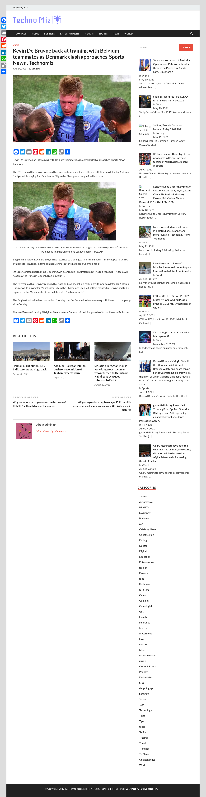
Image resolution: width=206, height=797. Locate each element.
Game (142, 595)
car (141, 523)
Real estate (145, 677)
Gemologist (145, 606)
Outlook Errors (147, 666)
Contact (21, 33)
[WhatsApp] (4, 58)
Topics (142, 732)
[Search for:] (165, 47)
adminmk (36, 68)
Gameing (144, 600)
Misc (142, 649)
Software (144, 693)
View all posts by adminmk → (51, 431)
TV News (144, 754)
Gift (141, 611)
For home (144, 584)
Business (49, 33)
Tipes (142, 715)
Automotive (146, 501)
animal (143, 496)
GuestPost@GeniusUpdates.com (142, 788)
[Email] (4, 33)
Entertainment (69, 33)
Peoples (143, 671)
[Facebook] (4, 20)
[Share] (4, 71)
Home (35, 33)
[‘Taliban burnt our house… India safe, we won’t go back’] (31, 352)
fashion (143, 567)
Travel (142, 743)
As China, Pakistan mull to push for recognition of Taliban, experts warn (70, 369)
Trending (144, 748)
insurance (144, 622)
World (128, 33)
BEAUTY (144, 507)
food (141, 578)
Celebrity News (147, 529)
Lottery (143, 644)
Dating (143, 540)
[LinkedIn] (4, 52)
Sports (103, 33)
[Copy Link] (4, 65)
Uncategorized (147, 759)
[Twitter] (4, 26)
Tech (116, 33)
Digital (143, 551)
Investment (145, 633)
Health (89, 33)
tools (142, 726)
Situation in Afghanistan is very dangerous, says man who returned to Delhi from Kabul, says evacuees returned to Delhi (111, 373)
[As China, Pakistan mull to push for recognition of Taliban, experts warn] (72, 352)
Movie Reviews (147, 655)
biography (144, 512)
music (142, 660)
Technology (145, 710)
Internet (143, 627)
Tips (141, 721)
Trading (143, 737)
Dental (143, 545)
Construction (146, 534)
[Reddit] (4, 46)
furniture (144, 589)
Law (141, 638)
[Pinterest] (4, 39)
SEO (141, 682)
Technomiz (105, 788)
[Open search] (191, 33)
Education (144, 556)
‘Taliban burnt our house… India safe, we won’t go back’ (30, 367)
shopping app (146, 688)
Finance (143, 573)
